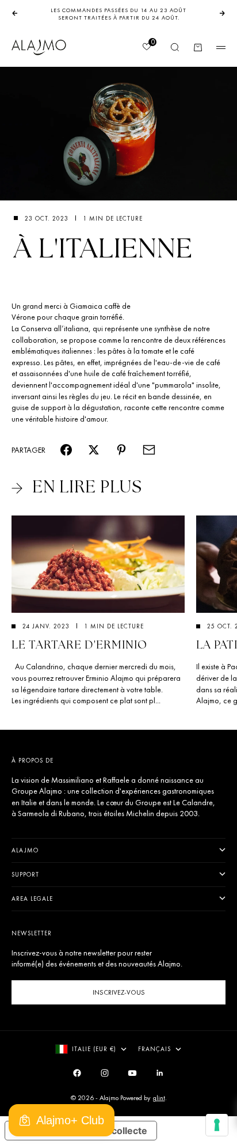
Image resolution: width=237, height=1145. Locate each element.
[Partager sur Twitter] (94, 450)
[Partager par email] (149, 450)
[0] (146, 48)
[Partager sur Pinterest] (121, 450)
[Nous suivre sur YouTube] (132, 1073)
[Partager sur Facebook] (66, 450)
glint (158, 1097)
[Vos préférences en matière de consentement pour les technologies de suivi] (217, 1125)
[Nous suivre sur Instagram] (104, 1073)
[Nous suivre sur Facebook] (77, 1073)
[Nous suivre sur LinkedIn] (160, 1073)
